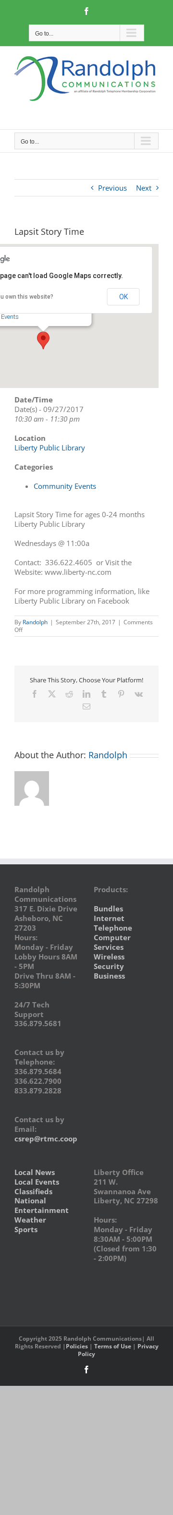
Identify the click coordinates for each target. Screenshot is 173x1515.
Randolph (35, 622)
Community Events (65, 486)
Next (143, 188)
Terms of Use (112, 1346)
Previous (112, 188)
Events (10, 316)
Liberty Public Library (49, 447)
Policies (77, 1346)
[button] (43, 340)
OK (123, 297)
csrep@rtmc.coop (45, 1138)
